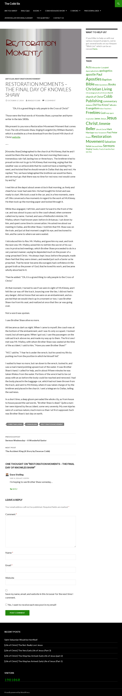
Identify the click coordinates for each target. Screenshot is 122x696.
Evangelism (32, 424)
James (97, 118)
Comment (11, 514)
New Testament (100, 133)
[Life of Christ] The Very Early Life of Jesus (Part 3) (27, 650)
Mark (109, 129)
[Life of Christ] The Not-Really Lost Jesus (23, 645)
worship (89, 152)
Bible (90, 84)
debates (89, 105)
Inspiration (90, 119)
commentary (110, 101)
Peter (114, 132)
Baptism (107, 79)
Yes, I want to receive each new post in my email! (31, 604)
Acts (89, 67)
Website (9, 577)
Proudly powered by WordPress (17, 692)
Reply (14, 489)
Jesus (103, 118)
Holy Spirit (110, 113)
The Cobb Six (12, 3)
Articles (9, 79)
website (16, 137)
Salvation (110, 141)
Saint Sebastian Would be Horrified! (21, 639)
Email (8, 565)
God (102, 112)
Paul (109, 132)
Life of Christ (101, 129)
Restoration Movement (27, 79)
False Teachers (105, 109)
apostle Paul (94, 74)
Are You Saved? (10, 11)
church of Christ (94, 96)
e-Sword (74, 11)
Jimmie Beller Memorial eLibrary (18, 18)
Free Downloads (91, 11)
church (110, 93)
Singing (89, 149)
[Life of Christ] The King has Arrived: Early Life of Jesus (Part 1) (33, 661)
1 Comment (50, 100)
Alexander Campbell (100, 67)
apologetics (105, 70)
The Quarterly (43, 18)
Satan (89, 146)
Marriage (90, 132)
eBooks (113, 105)
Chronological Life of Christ (96, 93)
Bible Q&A (25, 11)
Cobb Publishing (99, 98)
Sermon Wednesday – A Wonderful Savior (26, 439)
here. (95, 49)
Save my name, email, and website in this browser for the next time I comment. (39, 595)
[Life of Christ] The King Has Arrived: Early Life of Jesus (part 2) (33, 656)
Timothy (95, 149)
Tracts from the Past (106, 149)
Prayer (88, 137)
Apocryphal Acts (92, 71)
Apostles (94, 78)
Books (36, 11)
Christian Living (15, 424)
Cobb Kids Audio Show (55, 11)
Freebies (93, 112)
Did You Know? (101, 104)
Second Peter (97, 146)
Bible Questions (101, 85)
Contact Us (58, 18)
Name (9, 552)
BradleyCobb (34, 100)
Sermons (109, 146)
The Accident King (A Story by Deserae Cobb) (27, 449)
